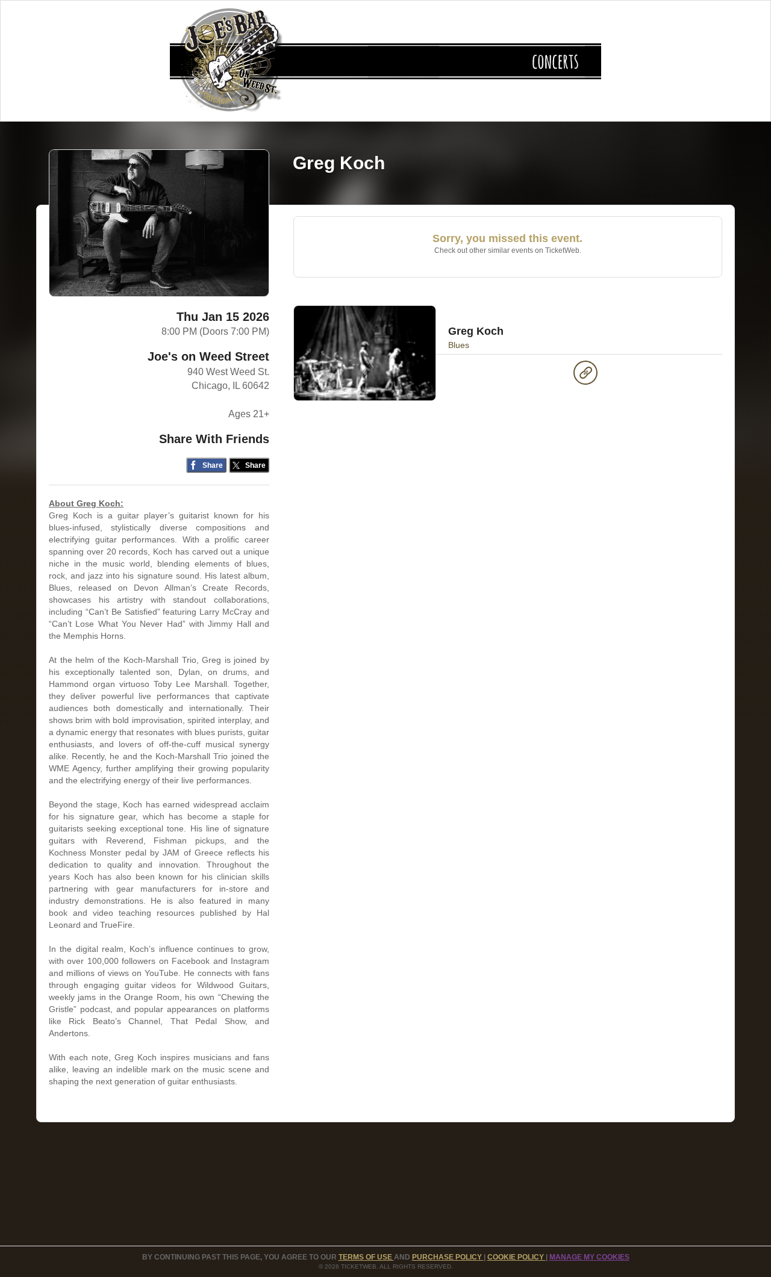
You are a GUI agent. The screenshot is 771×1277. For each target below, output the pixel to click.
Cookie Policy (516, 1257)
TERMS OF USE (366, 1257)
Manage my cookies (589, 1257)
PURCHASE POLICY (448, 1257)
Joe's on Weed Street (208, 356)
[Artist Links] (585, 376)
